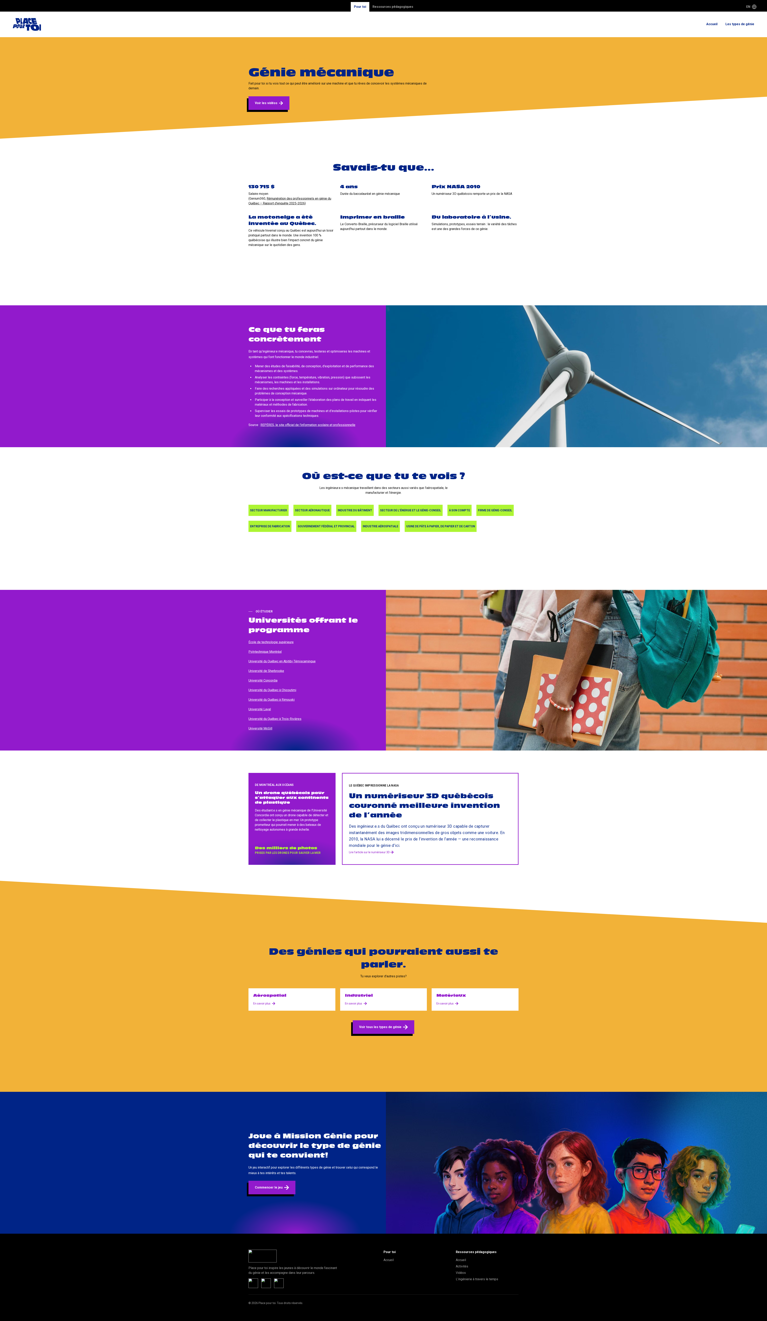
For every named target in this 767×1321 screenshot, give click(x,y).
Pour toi (360, 7)
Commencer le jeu (269, 1187)
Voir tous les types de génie (380, 1027)
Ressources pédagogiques (393, 7)
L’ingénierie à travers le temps (477, 1279)
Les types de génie (739, 24)
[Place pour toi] (27, 24)
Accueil (711, 24)
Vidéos (461, 1273)
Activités (462, 1266)
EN (748, 7)
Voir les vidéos (266, 103)
